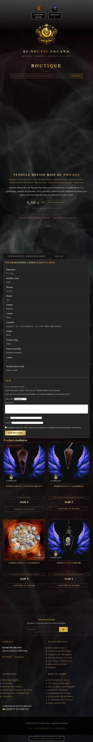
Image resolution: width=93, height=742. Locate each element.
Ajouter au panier (69, 509)
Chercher (76, 75)
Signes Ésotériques (41, 182)
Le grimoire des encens (59, 693)
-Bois (8, 300)
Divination (12, 179)
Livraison (7, 683)
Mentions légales (10, 680)
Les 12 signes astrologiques (61, 686)
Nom (7, 418)
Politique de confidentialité (15, 693)
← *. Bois (46, 226)
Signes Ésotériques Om (55, 182)
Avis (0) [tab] (59, 256)
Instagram (19, 657)
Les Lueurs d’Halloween (60, 661)
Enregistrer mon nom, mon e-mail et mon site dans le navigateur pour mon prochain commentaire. (44, 427)
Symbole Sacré (78, 182)
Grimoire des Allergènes (60, 654)
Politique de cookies (12, 686)
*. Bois (35, 179)
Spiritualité (68, 182)
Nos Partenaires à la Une (60, 658)
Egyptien (72, 179)
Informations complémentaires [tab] (27, 256)
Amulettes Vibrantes (58, 690)
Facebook (7, 657)
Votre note (9, 399)
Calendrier (7, 696)
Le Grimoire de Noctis (59, 680)
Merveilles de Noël (57, 664)
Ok (63, 629)
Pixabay (60, 728)
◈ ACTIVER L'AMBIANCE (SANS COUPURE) (46, 738)
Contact (52, 667)
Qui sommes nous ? (57, 648)
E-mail (8, 423)
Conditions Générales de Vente (17, 690)
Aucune (9, 291)
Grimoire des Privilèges (59, 651)
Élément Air (29, 182)
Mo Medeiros (43, 728)
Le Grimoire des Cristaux (60, 699)
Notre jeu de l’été (56, 703)
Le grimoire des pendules (60, 696)
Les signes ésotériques (59, 683)
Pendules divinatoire (24, 179)
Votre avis (9, 403)
